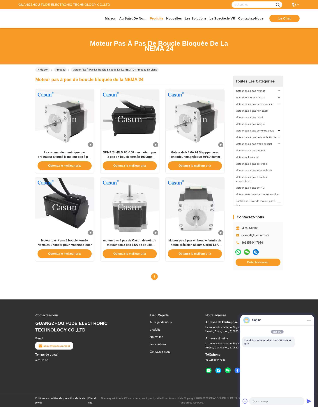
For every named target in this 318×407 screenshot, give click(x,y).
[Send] (309, 401)
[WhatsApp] (238, 252)
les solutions (195, 18)
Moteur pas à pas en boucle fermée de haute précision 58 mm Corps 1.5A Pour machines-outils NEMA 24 (194, 245)
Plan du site (92, 400)
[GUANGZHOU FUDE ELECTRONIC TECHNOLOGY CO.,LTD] (38, 18)
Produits (60, 69)
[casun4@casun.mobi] (255, 252)
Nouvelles (156, 336)
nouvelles (174, 18)
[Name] (277, 4)
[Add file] (245, 401)
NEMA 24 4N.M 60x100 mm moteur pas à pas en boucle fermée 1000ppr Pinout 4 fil (129, 157)
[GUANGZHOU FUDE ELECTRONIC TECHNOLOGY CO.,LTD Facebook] (237, 370)
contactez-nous (250, 18)
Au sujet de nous (161, 322)
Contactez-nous (160, 351)
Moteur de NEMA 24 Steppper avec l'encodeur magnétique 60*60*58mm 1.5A (195, 157)
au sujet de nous (133, 18)
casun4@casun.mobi (255, 235)
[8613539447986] (208, 370)
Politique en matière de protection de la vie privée (60, 400)
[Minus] (309, 320)
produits (156, 18)
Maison (110, 18)
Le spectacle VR (222, 18)
